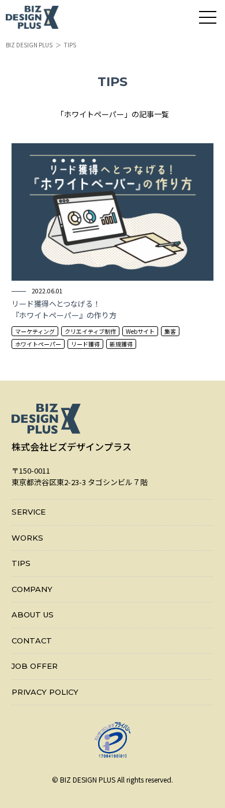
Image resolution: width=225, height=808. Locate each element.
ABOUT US (33, 614)
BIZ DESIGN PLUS (29, 44)
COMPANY (32, 589)
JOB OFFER (35, 666)
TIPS (21, 563)
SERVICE (29, 511)
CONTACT (32, 640)
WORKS (27, 537)
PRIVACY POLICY (45, 692)
